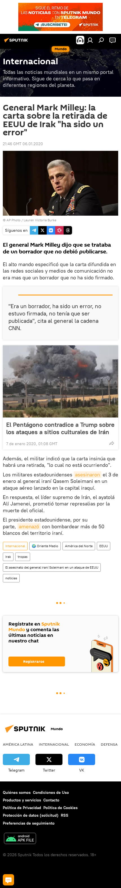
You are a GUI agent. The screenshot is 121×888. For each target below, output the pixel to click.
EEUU (103, 546)
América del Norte (79, 546)
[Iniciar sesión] (90, 40)
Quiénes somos (17, 792)
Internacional (15, 546)
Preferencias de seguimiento (29, 823)
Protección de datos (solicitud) (31, 815)
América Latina (18, 744)
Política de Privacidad (22, 807)
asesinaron (87, 474)
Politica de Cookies (60, 807)
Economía (85, 744)
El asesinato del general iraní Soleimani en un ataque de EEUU (51, 567)
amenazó (29, 526)
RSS (64, 815)
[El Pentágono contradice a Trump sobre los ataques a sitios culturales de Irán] (60, 381)
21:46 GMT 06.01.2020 (23, 143)
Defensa (109, 744)
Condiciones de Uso (51, 792)
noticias (11, 578)
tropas (23, 557)
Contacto (51, 800)
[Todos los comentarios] (8, 879)
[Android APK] (20, 839)
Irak (8, 557)
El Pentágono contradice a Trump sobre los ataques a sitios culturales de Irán (60, 428)
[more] (111, 443)
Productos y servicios (22, 800)
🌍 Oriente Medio (45, 546)
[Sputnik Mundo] (17, 42)
